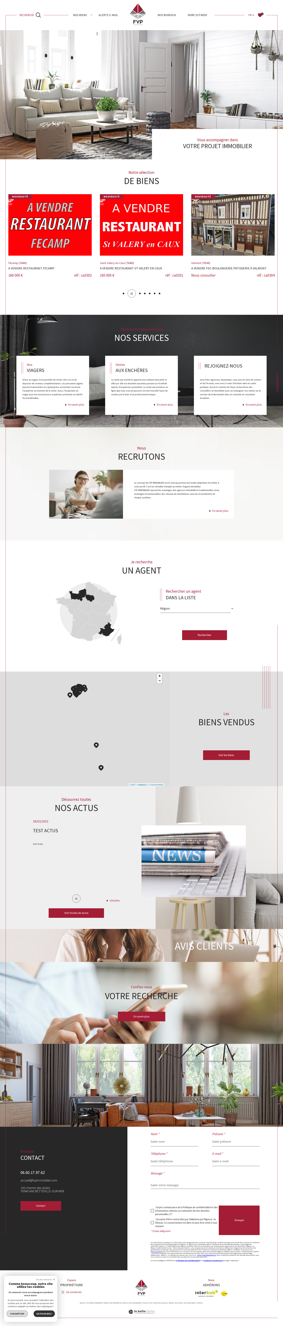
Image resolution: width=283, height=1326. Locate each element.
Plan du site (147, 1303)
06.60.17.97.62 (32, 1172)
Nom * (155, 1134)
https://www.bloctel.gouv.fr (206, 1255)
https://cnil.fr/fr (156, 1251)
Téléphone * (159, 1153)
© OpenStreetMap (156, 784)
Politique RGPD (189, 1303)
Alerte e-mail (108, 15)
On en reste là (43, 1279)
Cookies (200, 1303)
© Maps (141, 784)
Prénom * (218, 1134)
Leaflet (132, 784)
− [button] (160, 681)
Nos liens (178, 1303)
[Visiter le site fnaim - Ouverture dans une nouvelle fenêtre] (224, 1293)
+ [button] (160, 676)
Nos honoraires (135, 1303)
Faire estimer (197, 15)
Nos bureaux (167, 15)
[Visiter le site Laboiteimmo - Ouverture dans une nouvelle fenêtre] (141, 1315)
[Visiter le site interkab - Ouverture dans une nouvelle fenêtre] (206, 1293)
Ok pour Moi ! (44, 1313)
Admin (171, 1303)
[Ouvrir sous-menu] (91, 14)
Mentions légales (160, 1303)
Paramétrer (17, 1313)
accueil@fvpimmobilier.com (38, 1180)
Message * (157, 1173)
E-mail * (217, 1153)
